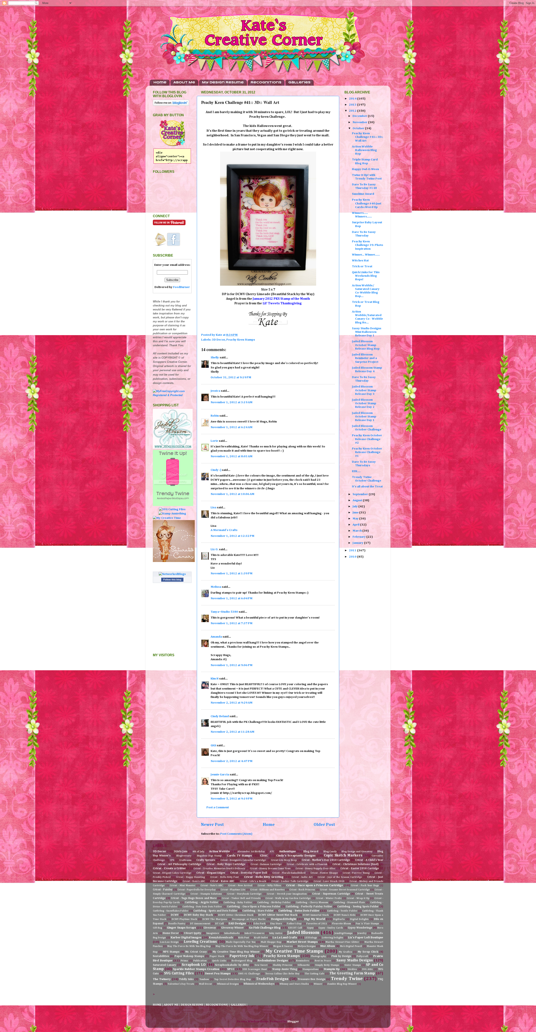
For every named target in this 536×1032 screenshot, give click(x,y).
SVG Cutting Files (179, 973)
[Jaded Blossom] (173, 447)
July (355, 506)
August (358, 500)
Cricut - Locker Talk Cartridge (289, 881)
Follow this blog (172, 579)
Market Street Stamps (302, 941)
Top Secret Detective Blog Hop (232, 979)
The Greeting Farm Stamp (352, 973)
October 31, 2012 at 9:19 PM (231, 377)
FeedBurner (181, 287)
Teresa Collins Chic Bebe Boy (282, 974)
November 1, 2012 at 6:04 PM (232, 598)
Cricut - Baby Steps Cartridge (226, 864)
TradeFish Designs (272, 979)
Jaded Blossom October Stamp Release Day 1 (364, 417)
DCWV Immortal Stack (316, 915)
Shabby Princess (282, 965)
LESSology (311, 937)
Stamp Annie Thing (284, 969)
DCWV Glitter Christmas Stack (235, 915)
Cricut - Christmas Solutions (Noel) (355, 864)
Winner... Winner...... (366, 254)
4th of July (198, 851)
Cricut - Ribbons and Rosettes (267, 890)
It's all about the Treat (367, 486)
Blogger (293, 1021)
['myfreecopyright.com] (172, 395)
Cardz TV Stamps (239, 855)
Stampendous (310, 969)
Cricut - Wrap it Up (358, 898)
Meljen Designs (307, 946)
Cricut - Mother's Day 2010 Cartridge (326, 860)
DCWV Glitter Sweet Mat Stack (277, 915)
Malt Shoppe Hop (271, 942)
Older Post (324, 825)
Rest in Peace (323, 961)
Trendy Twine (346, 978)
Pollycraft (362, 956)
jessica (215, 390)
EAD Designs (237, 923)
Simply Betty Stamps (327, 965)
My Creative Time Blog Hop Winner (236, 952)
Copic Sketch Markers (343, 855)
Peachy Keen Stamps (240, 339)
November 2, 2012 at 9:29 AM (232, 702)
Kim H (215, 678)
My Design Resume (223, 82)
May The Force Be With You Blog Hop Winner (242, 946)
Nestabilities (161, 956)
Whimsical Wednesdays (259, 984)
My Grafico (345, 952)
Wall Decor (205, 984)
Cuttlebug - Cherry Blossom (312, 902)
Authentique (287, 851)
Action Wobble (219, 851)
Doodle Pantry (176, 923)
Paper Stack (217, 956)
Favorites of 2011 (316, 923)
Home (159, 82)
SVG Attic (367, 969)
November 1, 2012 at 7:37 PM (232, 623)
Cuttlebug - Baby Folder (238, 902)
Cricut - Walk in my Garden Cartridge (288, 898)
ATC (272, 851)
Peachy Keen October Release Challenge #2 (367, 439)
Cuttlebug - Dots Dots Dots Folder (202, 906)
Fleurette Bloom (341, 923)
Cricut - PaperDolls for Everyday (197, 890)
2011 (353, 550)
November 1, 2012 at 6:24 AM (232, 427)
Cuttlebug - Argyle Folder (201, 902)
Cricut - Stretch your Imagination (287, 894)
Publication (200, 961)
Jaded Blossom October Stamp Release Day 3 (364, 390)
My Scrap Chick (368, 952)
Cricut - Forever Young (356, 873)
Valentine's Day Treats (181, 984)
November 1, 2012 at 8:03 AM (232, 456)
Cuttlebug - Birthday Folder (273, 902)
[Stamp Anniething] (172, 513)
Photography (318, 956)
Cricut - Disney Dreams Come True (270, 868)
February (359, 536)
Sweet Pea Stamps (218, 973)
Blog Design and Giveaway (356, 851)
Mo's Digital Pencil (351, 946)
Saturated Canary (164, 965)
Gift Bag (157, 928)
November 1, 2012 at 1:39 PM (232, 573)
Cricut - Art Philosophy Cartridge (179, 864)
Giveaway (210, 927)
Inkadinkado (232, 933)
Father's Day (294, 923)
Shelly (215, 357)
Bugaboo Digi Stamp (209, 856)
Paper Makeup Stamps (189, 956)
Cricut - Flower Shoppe (324, 873)
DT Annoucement (200, 923)
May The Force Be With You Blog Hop (189, 946)
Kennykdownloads (221, 937)
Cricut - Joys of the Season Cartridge (340, 877)
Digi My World (314, 919)
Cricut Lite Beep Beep (283, 860)
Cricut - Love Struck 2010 (329, 881)
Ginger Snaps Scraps (181, 927)
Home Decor (171, 933)
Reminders (302, 961)
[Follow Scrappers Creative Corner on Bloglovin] (171, 104)
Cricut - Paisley (163, 889)
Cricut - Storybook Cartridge (244, 894)
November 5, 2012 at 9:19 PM (232, 798)
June (356, 512)
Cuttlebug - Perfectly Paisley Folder (309, 906)
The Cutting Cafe (315, 974)
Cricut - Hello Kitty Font (224, 877)
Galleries (299, 82)
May (356, 518)
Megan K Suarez (283, 946)
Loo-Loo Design (169, 942)
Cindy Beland (220, 716)
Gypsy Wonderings (360, 927)
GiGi (213, 745)
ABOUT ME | (172, 1004)
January (358, 542)
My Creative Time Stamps (294, 951)
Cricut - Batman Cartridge (266, 864)
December (360, 116)
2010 (353, 556)
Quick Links (219, 961)
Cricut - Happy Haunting (190, 877)
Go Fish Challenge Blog (265, 927)
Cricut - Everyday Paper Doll (248, 873)
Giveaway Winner (232, 927)
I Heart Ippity (192, 933)
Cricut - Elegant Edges (210, 873)
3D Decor (218, 339)
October (359, 128)
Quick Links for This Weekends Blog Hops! (366, 276)
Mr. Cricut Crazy (196, 952)
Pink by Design (341, 956)
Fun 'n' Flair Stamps (367, 923)
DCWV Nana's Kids (344, 915)
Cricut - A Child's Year (369, 860)
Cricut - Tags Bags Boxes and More (193, 898)
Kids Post (243, 937)
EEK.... (356, 471)
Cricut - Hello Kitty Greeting (263, 877)
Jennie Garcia (220, 774)
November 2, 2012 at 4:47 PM (232, 761)
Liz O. (214, 549)
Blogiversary (183, 856)
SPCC (230, 969)
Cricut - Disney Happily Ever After (315, 868)
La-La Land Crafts (285, 937)
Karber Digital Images (186, 937)
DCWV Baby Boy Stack (198, 915)
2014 (353, 98)
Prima (184, 961)
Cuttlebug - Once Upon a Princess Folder (253, 906)
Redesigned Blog (242, 961)
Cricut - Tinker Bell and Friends (241, 898)
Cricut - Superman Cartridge (331, 894)
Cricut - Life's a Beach (253, 881)
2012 (353, 110)
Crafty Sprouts (205, 860)
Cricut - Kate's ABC (194, 881)
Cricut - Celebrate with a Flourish (307, 864)
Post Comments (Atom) (236, 833)
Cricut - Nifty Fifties (269, 885)
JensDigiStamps (343, 933)
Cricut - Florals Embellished (288, 873)
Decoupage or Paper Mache (249, 919)
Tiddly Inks (186, 979)
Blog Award (310, 851)
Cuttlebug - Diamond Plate (349, 902)
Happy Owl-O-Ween (365, 169)
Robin (215, 415)
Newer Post (212, 825)
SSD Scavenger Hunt (254, 969)
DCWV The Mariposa (214, 919)
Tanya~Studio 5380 (224, 611)
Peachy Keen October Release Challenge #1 (367, 452)
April (356, 524)
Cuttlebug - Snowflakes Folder (170, 911)
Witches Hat (360, 260)
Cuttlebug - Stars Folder (257, 910)
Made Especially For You (240, 942)
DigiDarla (339, 919)
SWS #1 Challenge (249, 974)
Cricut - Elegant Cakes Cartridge (172, 873)
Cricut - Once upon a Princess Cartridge (314, 885)
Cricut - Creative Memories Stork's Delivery (219, 868)
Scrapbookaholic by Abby (232, 965)
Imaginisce (212, 933)
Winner (318, 984)
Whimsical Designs (228, 984)
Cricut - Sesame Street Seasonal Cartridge (345, 890)
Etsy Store (276, 923)
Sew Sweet (261, 965)
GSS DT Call (295, 928)
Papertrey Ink (241, 956)
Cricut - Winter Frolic (329, 898)
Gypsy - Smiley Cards (330, 928)
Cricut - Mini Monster (182, 885)
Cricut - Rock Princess (302, 890)
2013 (353, 104)
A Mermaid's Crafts (224, 530)
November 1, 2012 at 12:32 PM (232, 536)
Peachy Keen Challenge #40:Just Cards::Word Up (366, 203)
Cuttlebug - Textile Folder (342, 911)
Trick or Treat (362, 266)
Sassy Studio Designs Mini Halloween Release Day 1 (366, 332)
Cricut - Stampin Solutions (206, 894)
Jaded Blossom (303, 932)
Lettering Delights (332, 937)
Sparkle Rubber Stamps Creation (196, 969)
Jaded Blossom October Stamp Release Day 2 (364, 403)
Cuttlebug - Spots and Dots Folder (215, 910)
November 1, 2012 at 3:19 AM (232, 402)
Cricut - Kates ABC (222, 881)
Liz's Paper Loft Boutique (365, 937)
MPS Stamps (171, 952)
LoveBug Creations (200, 942)
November (360, 122)
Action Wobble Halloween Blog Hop (364, 150)
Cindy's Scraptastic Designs (296, 855)
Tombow (204, 979)
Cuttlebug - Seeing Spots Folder (358, 906)
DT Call (219, 923)
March (357, 530)
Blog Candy (330, 851)
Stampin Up (332, 969)
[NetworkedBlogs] (172, 574)
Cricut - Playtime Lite (233, 890)
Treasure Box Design (311, 979)
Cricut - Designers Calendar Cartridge (243, 860)
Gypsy (310, 928)
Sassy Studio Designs (354, 960)
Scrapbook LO (194, 965)
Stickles (352, 969)
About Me (184, 82)
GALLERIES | (239, 1004)
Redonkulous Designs (273, 960)
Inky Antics (275, 933)
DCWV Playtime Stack (184, 919)
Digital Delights (359, 919)
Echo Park (259, 923)
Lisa (213, 507)
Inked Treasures (254, 933)
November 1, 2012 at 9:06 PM (232, 665)
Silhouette (304, 965)
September (361, 494)
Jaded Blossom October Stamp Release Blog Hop (366, 345)
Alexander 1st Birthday (251, 851)
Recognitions (266, 82)
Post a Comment (217, 807)
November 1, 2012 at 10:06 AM (232, 494)
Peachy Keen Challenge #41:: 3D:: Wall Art (367, 137)
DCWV (175, 915)
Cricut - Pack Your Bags (365, 885)
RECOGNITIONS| (217, 1004)
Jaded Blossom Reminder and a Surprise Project (365, 358)
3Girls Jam (180, 851)
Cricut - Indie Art (302, 877)
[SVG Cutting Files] (172, 509)
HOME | (158, 1004)
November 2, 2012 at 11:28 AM (232, 731)
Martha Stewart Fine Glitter (342, 942)
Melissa (216, 586)
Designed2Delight (283, 919)
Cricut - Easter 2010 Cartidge (359, 868)
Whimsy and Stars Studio (294, 984)
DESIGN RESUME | (193, 1004)
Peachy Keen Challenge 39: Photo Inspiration (367, 245)
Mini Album (327, 946)
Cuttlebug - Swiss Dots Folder (299, 910)
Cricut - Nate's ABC (212, 885)
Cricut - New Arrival (240, 885)
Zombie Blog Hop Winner (342, 984)
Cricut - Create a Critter (169, 868)
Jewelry (361, 933)
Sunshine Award (363, 193)
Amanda (216, 636)
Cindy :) (216, 470)
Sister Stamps (352, 965)
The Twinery (162, 979)
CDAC (264, 855)
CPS (172, 860)
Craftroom (185, 860)
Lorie (214, 440)
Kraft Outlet (261, 937)
